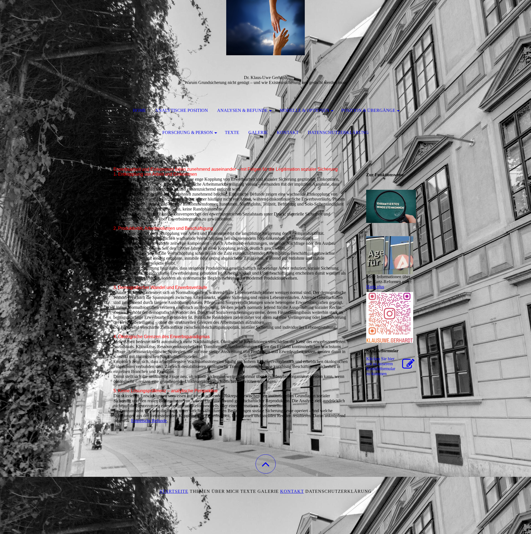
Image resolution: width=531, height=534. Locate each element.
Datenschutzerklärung (338, 132)
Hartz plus (375, 286)
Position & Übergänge (368, 110)
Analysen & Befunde (242, 110)
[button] (266, 464)
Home (139, 110)
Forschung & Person (187, 132)
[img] (265, 27)
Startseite (174, 491)
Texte (232, 132)
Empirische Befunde (149, 420)
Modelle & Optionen (304, 110)
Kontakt (288, 132)
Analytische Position (181, 110)
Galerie (258, 132)
